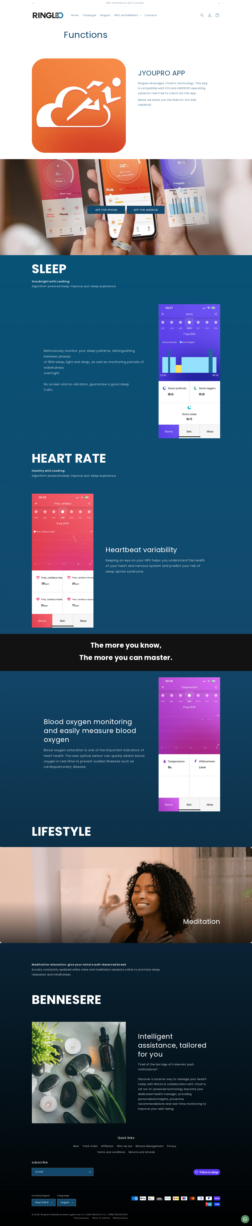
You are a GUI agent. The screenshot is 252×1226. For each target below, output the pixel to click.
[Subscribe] (89, 1172)
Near (76, 1146)
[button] (127, 15)
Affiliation (107, 1146)
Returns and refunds (142, 1152)
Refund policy (120, 1218)
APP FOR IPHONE (106, 209)
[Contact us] (245, 1219)
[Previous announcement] (33, 3)
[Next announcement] (219, 3)
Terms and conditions (111, 1152)
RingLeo (45, 1214)
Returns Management (150, 1146)
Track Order (90, 1146)
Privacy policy (81, 1218)
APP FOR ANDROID (146, 209)
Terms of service (101, 1218)
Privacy (171, 1146)
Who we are (124, 1146)
